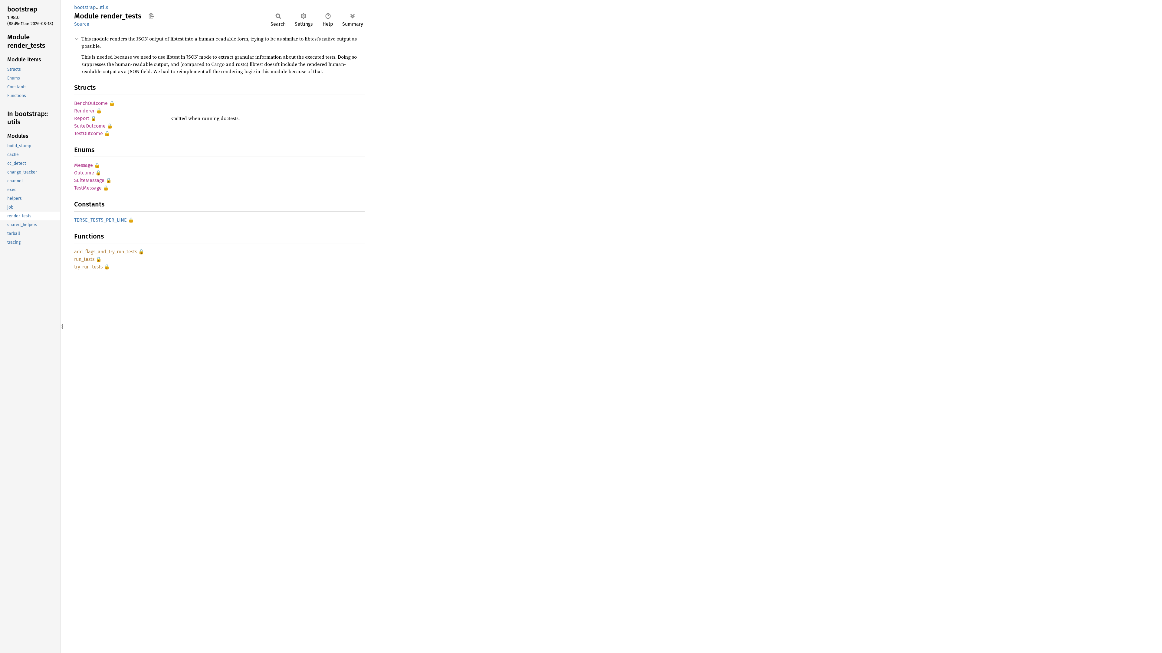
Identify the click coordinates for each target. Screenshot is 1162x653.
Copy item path (151, 16)
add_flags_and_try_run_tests (105, 252)
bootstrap (85, 7)
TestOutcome (88, 133)
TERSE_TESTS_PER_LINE (100, 220)
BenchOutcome (91, 103)
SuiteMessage (89, 180)
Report (81, 118)
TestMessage (88, 188)
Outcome (84, 173)
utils (103, 7)
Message (83, 165)
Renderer (84, 111)
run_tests (84, 259)
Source (81, 24)
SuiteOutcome (90, 126)
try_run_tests (88, 267)
